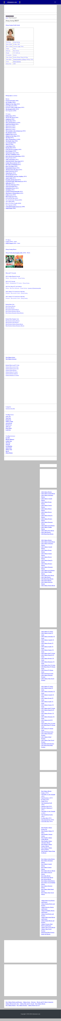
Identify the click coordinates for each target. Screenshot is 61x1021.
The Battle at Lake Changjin (48, 794)
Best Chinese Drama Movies (12, 309)
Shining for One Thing (11, 104)
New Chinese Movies (11, 1005)
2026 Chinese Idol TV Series (48, 653)
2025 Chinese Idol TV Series (48, 708)
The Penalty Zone (10, 141)
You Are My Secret (10, 117)
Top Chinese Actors (10, 357)
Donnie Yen (8, 419)
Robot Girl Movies (45, 934)
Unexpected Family (10, 100)
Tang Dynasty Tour (10, 152)
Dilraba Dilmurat (10, 439)
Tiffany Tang (9, 449)
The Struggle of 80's (10, 109)
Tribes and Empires (10, 159)
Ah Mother (8, 189)
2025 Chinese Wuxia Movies (48, 585)
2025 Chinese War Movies (47, 575)
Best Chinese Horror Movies (48, 870)
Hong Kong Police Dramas (47, 932)
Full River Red (44, 806)
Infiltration (8, 183)
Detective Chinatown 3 (46, 808)
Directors (33, 1002)
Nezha (42, 801)
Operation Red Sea (46, 819)
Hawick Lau (9, 424)
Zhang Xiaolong (17, 61)
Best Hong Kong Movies (47, 877)
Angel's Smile (9, 178)
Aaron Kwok (9, 423)
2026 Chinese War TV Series (48, 665)
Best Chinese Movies (10, 306)
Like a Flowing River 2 (11, 139)
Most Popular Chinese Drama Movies (14, 324)
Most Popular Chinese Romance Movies (15, 325)
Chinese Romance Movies (12, 373)
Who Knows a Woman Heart (13, 193)
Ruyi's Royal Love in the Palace (13, 156)
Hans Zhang (9, 428)
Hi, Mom (43, 799)
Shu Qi (7, 451)
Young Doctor (9, 173)
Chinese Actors (26, 1002)
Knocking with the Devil (11, 179)
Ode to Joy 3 (9, 129)
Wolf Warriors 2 (45, 797)
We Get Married (10, 174)
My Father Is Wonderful (11, 164)
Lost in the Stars (45, 821)
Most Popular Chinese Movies (13, 320)
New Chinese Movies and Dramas (14, 1002)
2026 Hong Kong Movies (47, 534)
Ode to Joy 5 (9, 126)
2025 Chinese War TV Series (48, 723)
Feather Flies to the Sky (11, 163)
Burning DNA (9, 147)
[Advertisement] (30, 9)
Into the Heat (9, 120)
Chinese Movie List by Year (12, 366)
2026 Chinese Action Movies (48, 493)
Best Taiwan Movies (46, 879)
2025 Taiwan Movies (46, 580)
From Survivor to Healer (12, 149)
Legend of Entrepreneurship (12, 191)
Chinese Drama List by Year (12, 368)
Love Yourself (9, 142)
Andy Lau (8, 426)
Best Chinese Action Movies (48, 859)
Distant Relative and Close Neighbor (14, 176)
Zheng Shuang (9, 452)
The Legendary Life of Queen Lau (14, 131)
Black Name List (10, 196)
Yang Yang (8, 418)
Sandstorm (8, 119)
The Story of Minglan (11, 154)
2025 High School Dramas (47, 743)
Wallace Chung (9, 421)
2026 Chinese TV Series (47, 631)
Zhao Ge (8, 144)
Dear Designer (9, 151)
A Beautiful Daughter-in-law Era (13, 206)
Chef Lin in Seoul (10, 186)
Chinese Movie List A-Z (34, 1005)
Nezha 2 (43, 792)
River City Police (10, 166)
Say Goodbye (9, 102)
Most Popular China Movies (12, 322)
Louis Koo (8, 430)
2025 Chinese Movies (46, 540)
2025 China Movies (46, 577)
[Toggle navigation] (55, 2)
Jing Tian (8, 442)
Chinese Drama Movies (11, 370)
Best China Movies (10, 307)
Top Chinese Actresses (11, 359)
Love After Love (10, 105)
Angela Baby (9, 447)
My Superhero (9, 132)
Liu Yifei (8, 437)
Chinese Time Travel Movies (48, 927)
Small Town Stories (10, 124)
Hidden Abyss (9, 115)
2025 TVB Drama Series (47, 731)
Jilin (19, 46)
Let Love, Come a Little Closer (13, 107)
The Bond (8, 137)
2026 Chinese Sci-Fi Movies (48, 525)
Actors (7, 17)
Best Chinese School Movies (48, 880)
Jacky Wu (8, 416)
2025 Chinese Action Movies (48, 541)
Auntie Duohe (9, 208)
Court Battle (9, 146)
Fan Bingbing (9, 446)
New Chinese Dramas (22, 1005)
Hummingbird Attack (11, 168)
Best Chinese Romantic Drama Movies (15, 312)
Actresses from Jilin (10, 408)
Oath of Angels (9, 243)
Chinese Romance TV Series (12, 375)
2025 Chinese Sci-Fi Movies (48, 570)
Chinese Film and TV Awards (27, 1003)
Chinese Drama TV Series (12, 372)
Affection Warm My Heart (12, 169)
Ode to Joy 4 (9, 127)
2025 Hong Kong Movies (47, 578)
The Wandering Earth (46, 803)
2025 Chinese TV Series (47, 686)
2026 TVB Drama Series (47, 673)
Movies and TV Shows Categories (45, 1002)
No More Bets (44, 818)
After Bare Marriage (11, 184)
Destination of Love (10, 188)
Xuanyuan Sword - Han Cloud (13, 161)
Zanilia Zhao (9, 441)
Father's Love (9, 194)
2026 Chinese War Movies (47, 530)
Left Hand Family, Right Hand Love (14, 181)
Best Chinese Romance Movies (13, 311)
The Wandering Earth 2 (47, 814)
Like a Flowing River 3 (11, 122)
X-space (8, 241)
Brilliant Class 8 (9, 134)
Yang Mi (8, 444)
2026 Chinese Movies (46, 492)
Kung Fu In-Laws (10, 171)
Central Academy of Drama (19, 59)
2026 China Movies (46, 532)
